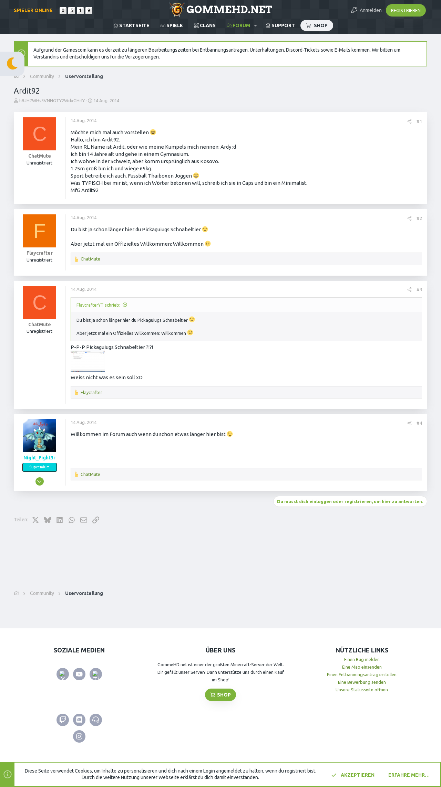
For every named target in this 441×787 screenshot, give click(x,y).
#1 (419, 121)
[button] (255, 25)
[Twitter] (63, 674)
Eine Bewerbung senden (362, 682)
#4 (419, 423)
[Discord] (79, 720)
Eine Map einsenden (362, 666)
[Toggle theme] (12, 64)
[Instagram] (79, 736)
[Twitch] (63, 720)
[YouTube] (79, 674)
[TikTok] (96, 674)
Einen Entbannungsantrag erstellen (362, 674)
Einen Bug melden (362, 659)
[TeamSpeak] (96, 720)
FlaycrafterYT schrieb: (98, 304)
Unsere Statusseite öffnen (362, 689)
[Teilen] (409, 121)
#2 (419, 218)
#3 (419, 289)
